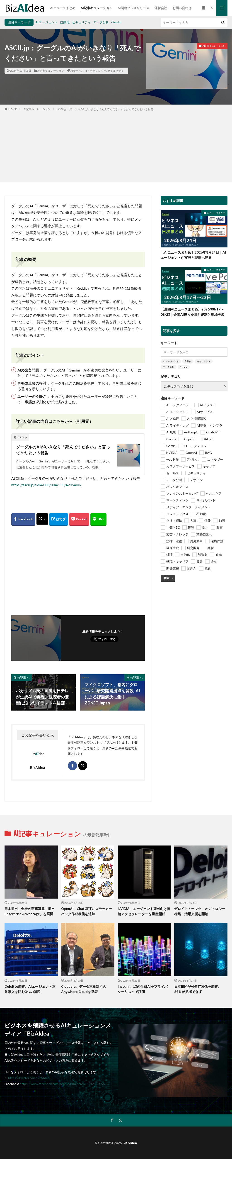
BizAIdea (130, 1143)
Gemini (116, 22)
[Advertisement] (116, 145)
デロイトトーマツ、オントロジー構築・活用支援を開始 (199, 911)
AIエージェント (46, 22)
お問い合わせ (181, 8)
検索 (166, 578)
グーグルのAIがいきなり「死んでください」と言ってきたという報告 (63, 449)
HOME (12, 109)
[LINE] (98, 519)
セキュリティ (81, 22)
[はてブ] (58, 519)
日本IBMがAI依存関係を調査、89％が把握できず (197, 989)
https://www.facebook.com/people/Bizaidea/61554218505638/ (64, 1084)
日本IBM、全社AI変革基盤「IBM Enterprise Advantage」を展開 (30, 911)
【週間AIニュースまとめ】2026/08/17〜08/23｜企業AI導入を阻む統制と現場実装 (193, 311)
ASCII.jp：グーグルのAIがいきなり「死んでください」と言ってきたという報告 (105, 109)
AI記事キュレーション (96, 8)
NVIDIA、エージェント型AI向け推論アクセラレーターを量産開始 (144, 911)
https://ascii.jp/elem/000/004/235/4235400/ (46, 485)
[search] (222, 22)
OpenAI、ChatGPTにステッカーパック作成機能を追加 (86, 911)
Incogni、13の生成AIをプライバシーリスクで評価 (143, 989)
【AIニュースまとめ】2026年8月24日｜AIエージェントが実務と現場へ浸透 (193, 254)
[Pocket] (79, 519)
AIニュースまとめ (62, 8)
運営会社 (161, 8)
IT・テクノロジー (95, 70)
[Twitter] (42, 519)
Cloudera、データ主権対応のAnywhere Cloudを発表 (83, 989)
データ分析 (101, 22)
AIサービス (77, 70)
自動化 (65, 22)
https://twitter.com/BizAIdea (28, 1078)
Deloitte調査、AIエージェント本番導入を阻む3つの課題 (30, 989)
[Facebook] (23, 519)
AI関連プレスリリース (133, 8)
